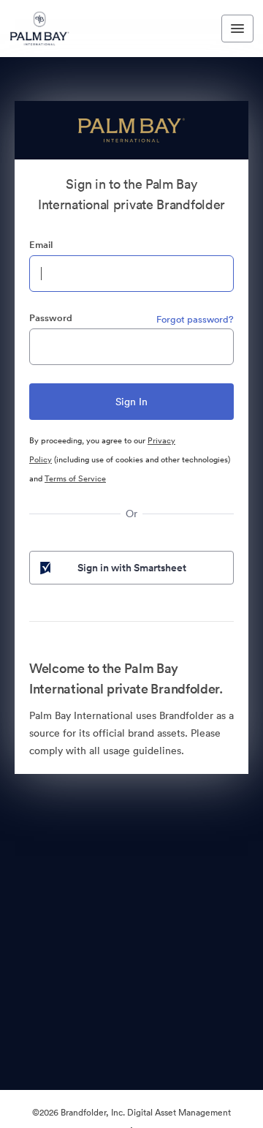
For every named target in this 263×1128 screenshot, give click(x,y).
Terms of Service (75, 478)
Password (50, 318)
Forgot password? (195, 319)
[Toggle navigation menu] (237, 28)
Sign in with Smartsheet (131, 567)
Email (41, 244)
